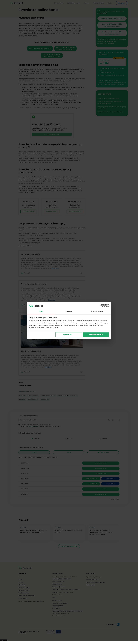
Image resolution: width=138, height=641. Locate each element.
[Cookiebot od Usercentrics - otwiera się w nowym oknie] (101, 305)
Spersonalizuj (67, 334)
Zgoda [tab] (41, 311)
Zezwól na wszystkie (96, 334)
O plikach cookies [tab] (97, 311)
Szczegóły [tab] (69, 311)
